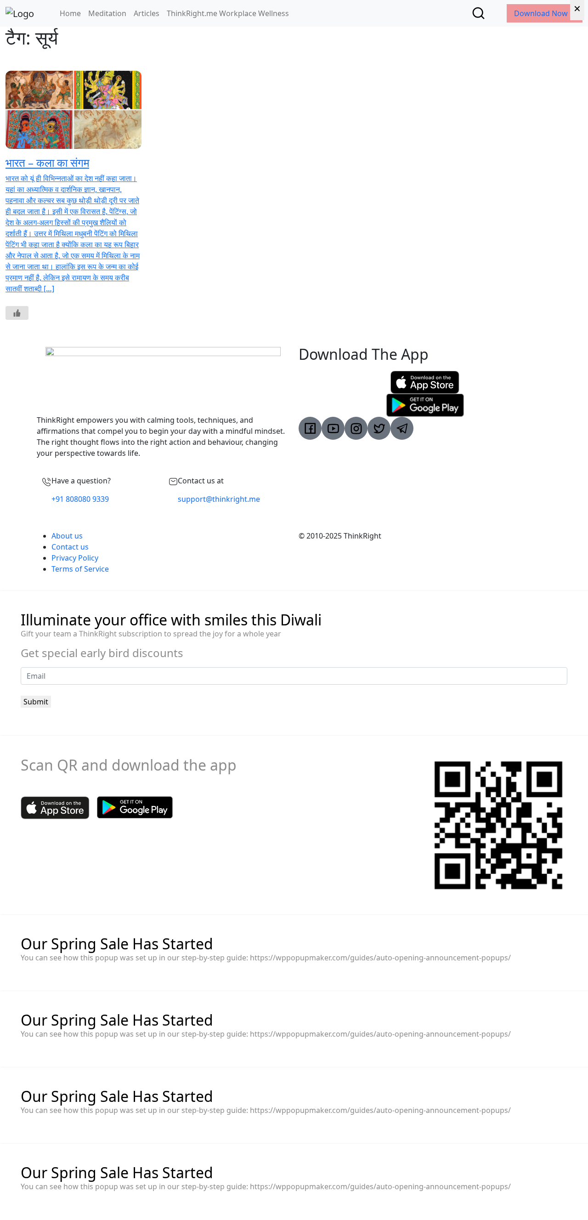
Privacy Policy (74, 558)
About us (67, 536)
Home (70, 13)
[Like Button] (17, 313)
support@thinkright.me (219, 499)
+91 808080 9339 (80, 499)
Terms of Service (80, 569)
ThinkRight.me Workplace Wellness (228, 13)
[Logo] (20, 13)
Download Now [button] (542, 13)
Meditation (107, 13)
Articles (146, 13)
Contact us (70, 547)
